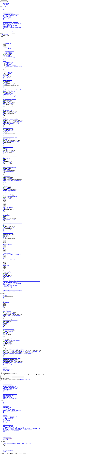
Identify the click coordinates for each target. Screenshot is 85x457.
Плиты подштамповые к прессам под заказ (12, 23)
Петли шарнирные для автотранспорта (13, 66)
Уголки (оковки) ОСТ (10, 57)
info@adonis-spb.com (7, 438)
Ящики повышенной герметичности (11, 108)
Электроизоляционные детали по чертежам (12, 180)
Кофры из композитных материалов (10, 119)
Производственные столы (8, 151)
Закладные (5, 274)
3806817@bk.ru (6, 439)
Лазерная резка (6, 302)
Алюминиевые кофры (7, 110)
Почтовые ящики (6, 139)
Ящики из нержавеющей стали (9, 112)
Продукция (2, 380)
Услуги (1, 400)
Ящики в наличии (7, 101)
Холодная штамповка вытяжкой (10, 360)
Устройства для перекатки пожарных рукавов (12, 29)
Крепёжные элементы (7, 244)
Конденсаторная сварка (8, 344)
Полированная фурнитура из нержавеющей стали (13, 89)
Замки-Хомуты (8, 53)
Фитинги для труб (7, 229)
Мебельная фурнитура (7, 16)
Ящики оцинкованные (8, 114)
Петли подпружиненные (10, 65)
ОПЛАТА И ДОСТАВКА (8, 369)
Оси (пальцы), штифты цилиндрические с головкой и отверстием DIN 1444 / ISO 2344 (21, 281)
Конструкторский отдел (8, 346)
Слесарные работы (7, 311)
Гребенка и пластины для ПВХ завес (11, 14)
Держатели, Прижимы (8, 210)
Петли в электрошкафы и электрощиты (11, 173)
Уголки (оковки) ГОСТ (10, 56)
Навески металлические (8, 235)
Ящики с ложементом (7, 116)
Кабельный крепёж (7, 17)
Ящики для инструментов (8, 103)
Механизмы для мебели (8, 207)
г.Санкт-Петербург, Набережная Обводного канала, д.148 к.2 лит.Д (17, 443)
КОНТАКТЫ (6, 370)
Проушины (5, 237)
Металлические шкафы (8, 147)
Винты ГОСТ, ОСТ (7, 265)
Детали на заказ (6, 176)
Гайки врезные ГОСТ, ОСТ (9, 84)
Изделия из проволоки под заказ (10, 28)
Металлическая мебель (8, 13)
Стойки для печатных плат (8, 227)
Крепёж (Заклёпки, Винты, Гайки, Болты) (12, 20)
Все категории (6, 9)
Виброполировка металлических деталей (11, 358)
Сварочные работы (7, 308)
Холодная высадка (7, 300)
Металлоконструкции (7, 26)
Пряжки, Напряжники (7, 80)
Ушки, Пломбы (6, 82)
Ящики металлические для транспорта (11, 123)
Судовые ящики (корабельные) (9, 99)
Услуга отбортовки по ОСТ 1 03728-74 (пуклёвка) (13, 349)
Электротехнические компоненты (10, 15)
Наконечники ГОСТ (7, 162)
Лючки (4, 248)
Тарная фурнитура (7, 10)
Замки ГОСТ (8, 48)
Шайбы (4, 217)
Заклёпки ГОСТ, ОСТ (10, 259)
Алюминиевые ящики (7, 105)
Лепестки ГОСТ (6, 158)
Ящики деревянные (7, 143)
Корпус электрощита (7, 178)
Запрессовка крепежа (7, 342)
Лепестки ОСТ (6, 160)
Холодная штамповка (7, 297)
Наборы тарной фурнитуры (9, 91)
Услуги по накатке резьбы (8, 329)
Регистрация (5, 4)
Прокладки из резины (7, 221)
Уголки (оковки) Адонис (10, 58)
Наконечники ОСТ (7, 164)
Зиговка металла (6, 335)
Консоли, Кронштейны (8, 233)
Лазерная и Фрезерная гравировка (10, 320)
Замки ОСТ (7, 49)
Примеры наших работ (8, 364)
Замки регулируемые (9, 51)
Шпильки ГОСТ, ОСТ (7, 276)
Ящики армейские (7, 125)
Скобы (4, 212)
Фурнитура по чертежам (8, 93)
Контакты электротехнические (9, 167)
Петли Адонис (8, 64)
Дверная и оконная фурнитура (9, 190)
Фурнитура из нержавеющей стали (10, 86)
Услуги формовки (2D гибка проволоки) (11, 340)
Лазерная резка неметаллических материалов (12, 362)
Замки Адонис (8, 52)
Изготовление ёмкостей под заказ (10, 137)
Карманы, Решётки (7, 77)
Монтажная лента (7, 253)
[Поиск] (14, 33)
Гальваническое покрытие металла (10, 338)
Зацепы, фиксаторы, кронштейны (10, 196)
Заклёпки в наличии (9, 261)
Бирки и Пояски (6, 169)
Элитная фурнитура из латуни (11, 194)
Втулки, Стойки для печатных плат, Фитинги (12, 18)
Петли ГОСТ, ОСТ (9, 62)
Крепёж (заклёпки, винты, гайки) (10, 394)
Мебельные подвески (7, 188)
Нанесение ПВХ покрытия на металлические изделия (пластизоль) (17, 353)
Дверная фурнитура (9, 191)
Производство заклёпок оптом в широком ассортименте (15, 258)
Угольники (5, 75)
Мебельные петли (7, 183)
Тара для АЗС (6, 132)
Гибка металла (6, 306)
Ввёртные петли (8, 192)
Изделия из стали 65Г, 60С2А (9, 219)
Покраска (5, 324)
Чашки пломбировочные (8, 395)
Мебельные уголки (7, 186)
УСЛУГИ (5, 295)
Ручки (4, 71)
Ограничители (8, 63)
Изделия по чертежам (7, 24)
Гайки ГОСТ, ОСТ (7, 269)
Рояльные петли (8, 67)
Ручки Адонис (8, 73)
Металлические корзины (8, 128)
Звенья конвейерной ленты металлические (12, 27)
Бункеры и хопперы (7, 153)
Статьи (4, 365)
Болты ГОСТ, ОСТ (7, 272)
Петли (4, 61)
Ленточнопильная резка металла (10, 326)
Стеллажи (5, 149)
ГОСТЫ (4, 368)
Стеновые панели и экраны (9, 31)
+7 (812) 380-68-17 (4, 34)
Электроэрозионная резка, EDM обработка (12, 315)
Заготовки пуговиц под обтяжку (10, 202)
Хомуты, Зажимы (6, 215)
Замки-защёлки (6, 47)
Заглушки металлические (8, 239)
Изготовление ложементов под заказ (11, 141)
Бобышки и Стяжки (7, 198)
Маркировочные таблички (8, 171)
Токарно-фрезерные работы (9, 313)
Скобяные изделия (7, 19)
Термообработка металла (8, 331)
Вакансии (5, 367)
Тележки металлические (8, 130)
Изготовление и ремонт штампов (10, 317)
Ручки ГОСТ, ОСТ (9, 72)
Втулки (4, 225)
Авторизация (6, 3)
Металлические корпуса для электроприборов (13, 121)
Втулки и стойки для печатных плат (10, 391)
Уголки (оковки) (6, 55)
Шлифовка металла (7, 322)
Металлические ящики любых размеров (11, 96)
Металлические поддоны (8, 134)
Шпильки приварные (7, 278)
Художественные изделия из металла (11, 355)
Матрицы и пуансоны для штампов (10, 22)
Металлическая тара (7, 12)
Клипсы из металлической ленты (10, 25)
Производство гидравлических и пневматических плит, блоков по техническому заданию (22, 351)
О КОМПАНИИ (6, 363)
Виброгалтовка (6, 333)
